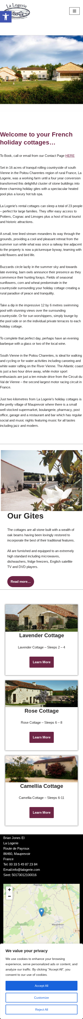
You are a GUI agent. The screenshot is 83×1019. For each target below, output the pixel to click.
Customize (41, 997)
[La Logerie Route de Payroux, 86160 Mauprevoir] (16, 11)
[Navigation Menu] (74, 11)
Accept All (41, 985)
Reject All (41, 1009)
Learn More (41, 662)
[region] (41, 981)
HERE (70, 155)
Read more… (21, 581)
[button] (6, 16)
